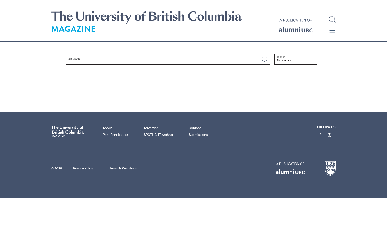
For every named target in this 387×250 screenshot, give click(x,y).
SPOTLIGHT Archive (158, 134)
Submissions (198, 134)
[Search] (332, 19)
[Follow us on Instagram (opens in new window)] (330, 135)
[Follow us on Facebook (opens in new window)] (320, 135)
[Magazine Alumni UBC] (146, 22)
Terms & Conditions (123, 168)
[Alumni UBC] (296, 25)
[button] (332, 30)
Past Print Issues (115, 134)
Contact (195, 128)
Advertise (151, 128)
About (107, 128)
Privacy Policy (83, 168)
